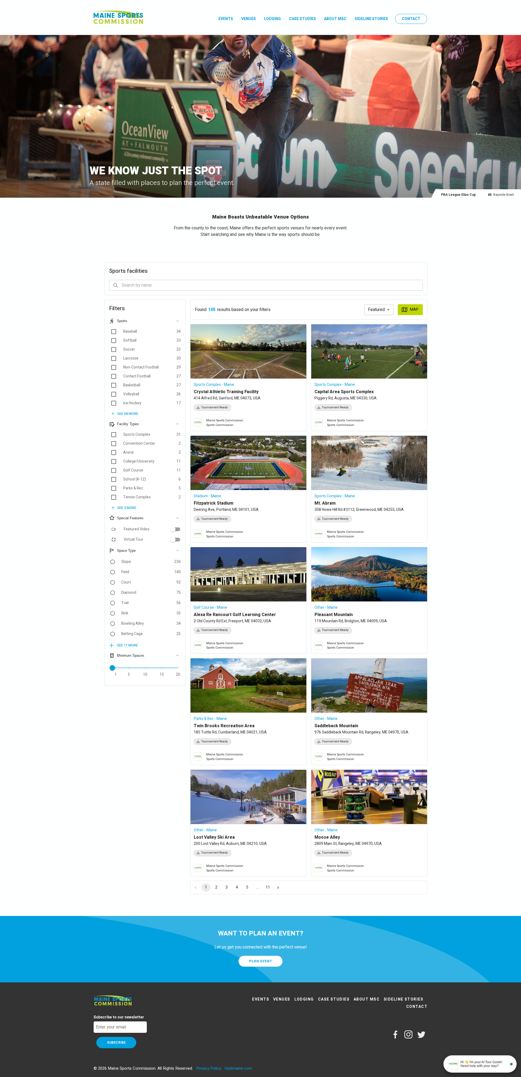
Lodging (272, 19)
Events (225, 19)
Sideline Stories (371, 19)
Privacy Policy (208, 1068)
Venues (248, 19)
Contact (411, 19)
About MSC (335, 19)
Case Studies (302, 19)
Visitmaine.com (238, 1068)
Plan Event (260, 961)
